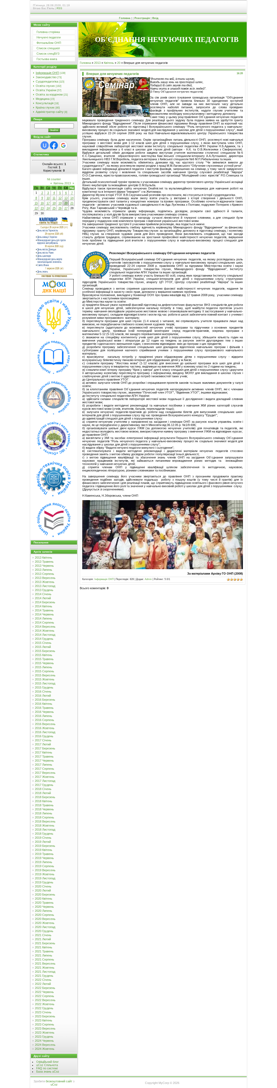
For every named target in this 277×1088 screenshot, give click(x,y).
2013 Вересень (45, 577)
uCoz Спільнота (47, 1065)
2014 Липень (43, 618)
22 (36, 208)
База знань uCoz (47, 1071)
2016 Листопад (45, 732)
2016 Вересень (45, 724)
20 (66, 203)
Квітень (109, 62)
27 (66, 208)
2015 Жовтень (44, 679)
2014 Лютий (43, 598)
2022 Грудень (44, 1008)
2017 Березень (45, 748)
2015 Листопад (45, 683)
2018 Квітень (43, 801)
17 (48, 203)
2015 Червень (44, 663)
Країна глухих (45, 107)
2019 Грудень (44, 882)
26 (60, 208)
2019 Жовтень (44, 874)
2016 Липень (43, 715)
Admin (148, 579)
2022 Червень (44, 992)
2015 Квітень (43, 655)
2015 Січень (43, 642)
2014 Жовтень (44, 630)
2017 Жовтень (44, 776)
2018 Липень (43, 813)
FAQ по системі (47, 1068)
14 (72, 197)
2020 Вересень (45, 918)
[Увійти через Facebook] (54, 145)
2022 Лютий (43, 983)
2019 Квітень (43, 849)
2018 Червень (44, 809)
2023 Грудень (44, 1036)
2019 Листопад (45, 878)
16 (42, 203)
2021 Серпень (44, 959)
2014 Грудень (44, 638)
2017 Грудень (44, 784)
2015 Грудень (44, 687)
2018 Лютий (43, 793)
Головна (124, 18)
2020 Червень (44, 906)
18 (54, 203)
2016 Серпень (44, 720)
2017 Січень (43, 740)
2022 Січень (43, 979)
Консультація (45, 103)
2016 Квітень (43, 703)
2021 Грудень (44, 975)
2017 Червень (44, 760)
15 (36, 203)
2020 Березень (45, 894)
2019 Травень (44, 854)
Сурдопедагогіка (47, 81)
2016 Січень (43, 691)
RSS (59, 8)
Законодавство (46, 77)
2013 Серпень (44, 573)
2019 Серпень (44, 866)
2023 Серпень (44, 1024)
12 (60, 197)
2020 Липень (43, 910)
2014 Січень (43, 594)
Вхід (155, 18)
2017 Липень (43, 764)
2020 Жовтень (44, 923)
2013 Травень (44, 561)
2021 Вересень (45, 963)
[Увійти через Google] (63, 145)
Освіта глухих (45, 85)
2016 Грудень (44, 736)
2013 (97, 62)
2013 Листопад (45, 586)
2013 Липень (43, 569)
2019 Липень (43, 862)
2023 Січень (43, 1012)
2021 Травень (44, 951)
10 (48, 197)
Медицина (43, 98)
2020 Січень (43, 886)
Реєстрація (142, 18)
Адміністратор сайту (50, 111)
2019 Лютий (43, 841)
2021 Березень (45, 943)
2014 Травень (44, 610)
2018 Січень (43, 789)
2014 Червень (44, 614)
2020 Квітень (43, 898)
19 (60, 203)
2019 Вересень (45, 870)
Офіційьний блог (47, 1061)
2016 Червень (44, 711)
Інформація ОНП (47, 72)
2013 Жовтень (44, 582)
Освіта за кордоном (49, 94)
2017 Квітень (43, 752)
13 (66, 197)
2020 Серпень (44, 914)
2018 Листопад (45, 829)
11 (53, 197)
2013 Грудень (44, 590)
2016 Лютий (43, 695)
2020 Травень (44, 902)
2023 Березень (45, 1016)
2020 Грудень (44, 931)
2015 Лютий (43, 646)
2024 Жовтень (44, 1048)
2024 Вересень (45, 1044)
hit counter (54, 179)
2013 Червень (44, 565)
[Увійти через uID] (45, 145)
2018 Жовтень (44, 825)
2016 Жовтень (44, 728)
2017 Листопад (45, 780)
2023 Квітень (43, 1020)
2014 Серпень (44, 622)
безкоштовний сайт (59, 1081)
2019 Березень (45, 845)
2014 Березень (45, 602)
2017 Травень (44, 756)
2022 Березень (45, 987)
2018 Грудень (44, 833)
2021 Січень (43, 935)
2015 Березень (45, 651)
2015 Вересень (45, 675)
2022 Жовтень (44, 1004)
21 (72, 203)
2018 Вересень (45, 821)
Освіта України (46, 90)
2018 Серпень (44, 817)
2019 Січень (43, 837)
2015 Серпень (44, 671)
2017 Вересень (45, 772)
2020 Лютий (43, 890)
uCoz (54, 1084)
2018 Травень (44, 805)
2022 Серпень (44, 996)
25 (54, 208)
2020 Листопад (45, 927)
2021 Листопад (45, 971)
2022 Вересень (45, 1000)
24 (48, 208)
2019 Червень (44, 858)
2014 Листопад (45, 634)
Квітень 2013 (62, 183)
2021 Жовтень (44, 967)
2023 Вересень (45, 1028)
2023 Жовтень (44, 1032)
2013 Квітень (43, 557)
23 (42, 208)
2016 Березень (45, 699)
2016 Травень (44, 707)
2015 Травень (44, 659)
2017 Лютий (43, 744)
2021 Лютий (43, 939)
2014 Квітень (43, 606)
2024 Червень (44, 1040)
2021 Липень (43, 955)
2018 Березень (45, 797)
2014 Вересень (45, 626)
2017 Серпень (44, 768)
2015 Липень (43, 667)
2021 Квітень (43, 947)
